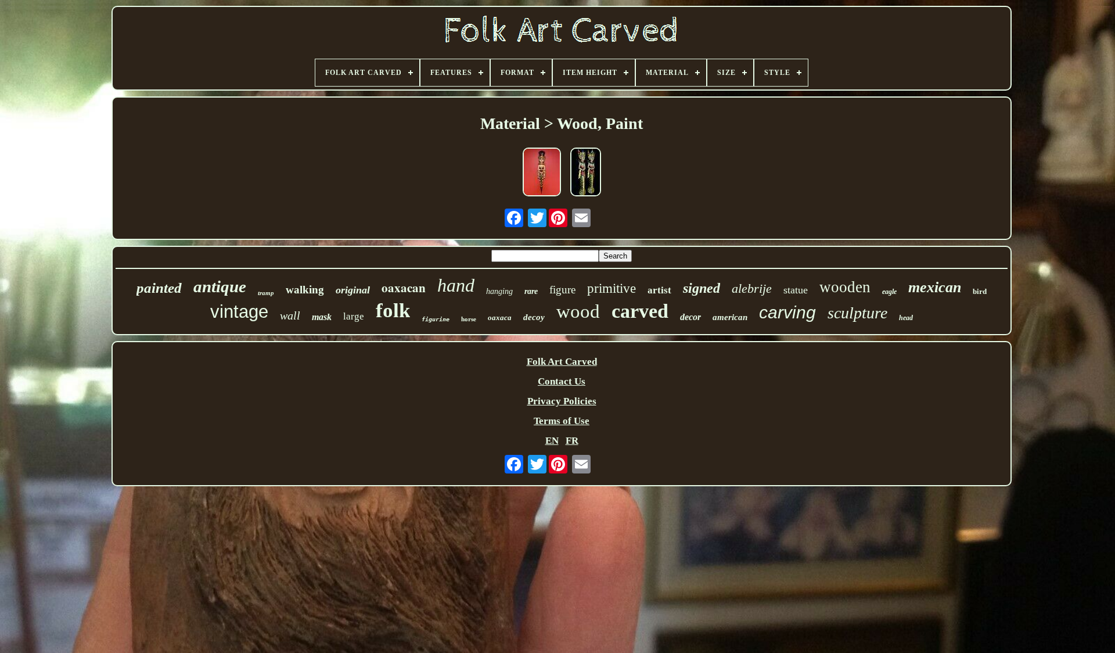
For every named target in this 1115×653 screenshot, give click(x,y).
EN (552, 440)
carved (640, 311)
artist (659, 290)
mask (322, 317)
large (353, 316)
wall (290, 315)
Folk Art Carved (562, 361)
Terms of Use (561, 420)
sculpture (857, 313)
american (730, 317)
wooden (845, 287)
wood (578, 311)
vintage (239, 312)
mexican (934, 287)
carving (787, 312)
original (353, 290)
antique (219, 286)
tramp (266, 292)
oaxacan (404, 287)
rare (531, 291)
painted (159, 288)
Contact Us (561, 381)
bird (980, 291)
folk (393, 310)
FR (572, 440)
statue (795, 290)
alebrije (752, 288)
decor (690, 317)
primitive (611, 288)
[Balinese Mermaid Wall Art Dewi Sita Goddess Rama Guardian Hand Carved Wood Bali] (586, 173)
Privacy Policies (561, 401)
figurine (435, 319)
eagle (889, 292)
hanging (499, 291)
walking (305, 290)
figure (562, 290)
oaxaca (500, 317)
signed (701, 288)
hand (455, 285)
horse (468, 318)
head (906, 318)
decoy (534, 317)
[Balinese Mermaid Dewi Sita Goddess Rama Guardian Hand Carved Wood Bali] (541, 173)
